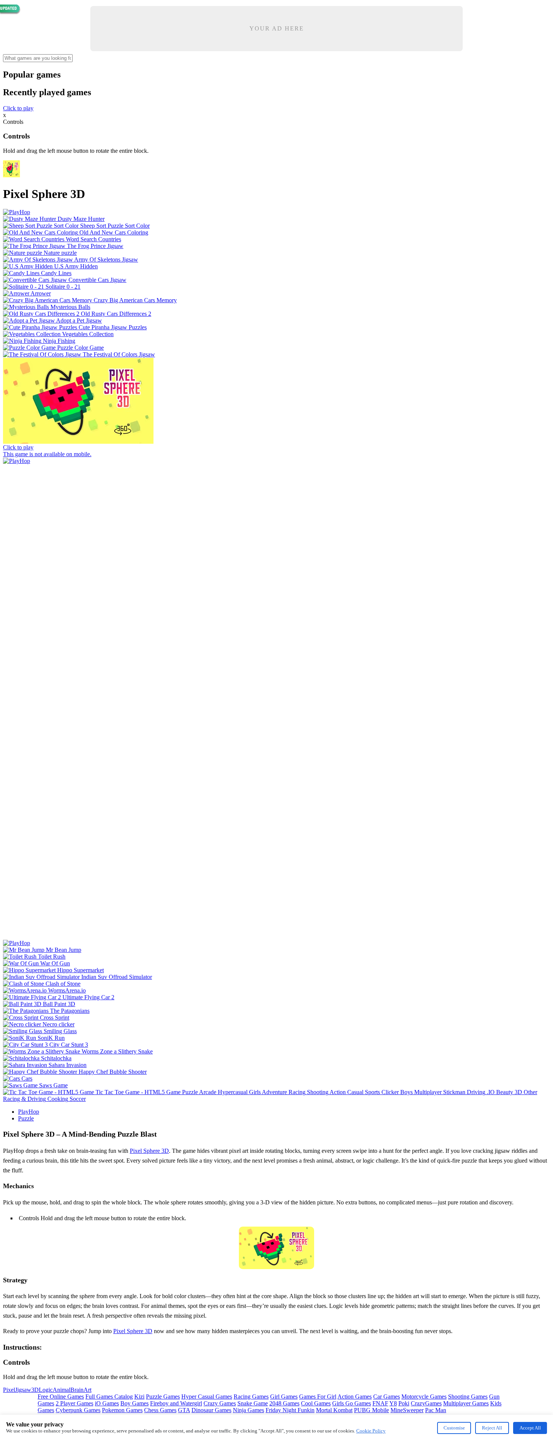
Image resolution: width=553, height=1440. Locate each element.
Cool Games (316, 1403)
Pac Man (435, 1410)
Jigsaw (23, 1390)
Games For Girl (317, 1396)
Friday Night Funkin (290, 1410)
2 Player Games (74, 1403)
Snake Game (252, 1403)
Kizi (139, 1396)
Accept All (530, 1428)
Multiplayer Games (466, 1403)
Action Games (354, 1396)
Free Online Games (61, 1396)
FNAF (380, 1403)
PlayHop (28, 1111)
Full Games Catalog (109, 1396)
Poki (403, 1403)
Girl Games (284, 1396)
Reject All (492, 1428)
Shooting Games (468, 1396)
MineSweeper (407, 1410)
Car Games (386, 1396)
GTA (184, 1410)
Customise (454, 1428)
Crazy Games (220, 1403)
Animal (61, 1390)
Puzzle (26, 1118)
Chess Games (160, 1410)
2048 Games (284, 1403)
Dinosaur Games (211, 1410)
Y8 (393, 1403)
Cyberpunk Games (78, 1410)
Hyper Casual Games (206, 1396)
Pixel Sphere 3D (149, 1151)
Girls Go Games (351, 1403)
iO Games (107, 1403)
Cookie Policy (371, 1431)
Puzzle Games (163, 1396)
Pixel (9, 1390)
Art (87, 1390)
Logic (46, 1390)
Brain (77, 1390)
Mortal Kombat (334, 1410)
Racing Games (251, 1396)
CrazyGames (426, 1403)
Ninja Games (248, 1410)
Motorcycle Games (424, 1396)
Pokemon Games (122, 1410)
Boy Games (134, 1403)
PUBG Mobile (371, 1410)
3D (35, 1390)
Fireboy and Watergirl (176, 1403)
